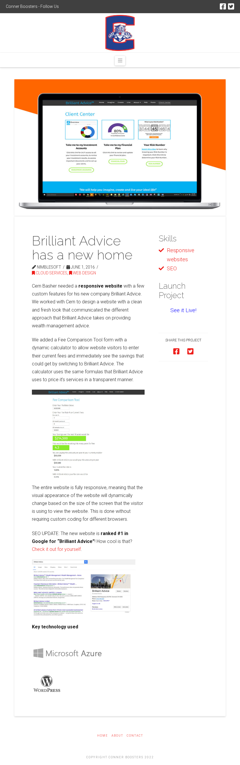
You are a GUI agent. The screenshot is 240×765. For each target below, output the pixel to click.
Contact (135, 735)
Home (102, 735)
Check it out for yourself (56, 549)
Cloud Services (51, 273)
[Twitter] (231, 6)
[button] (120, 61)
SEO (172, 268)
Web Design (84, 273)
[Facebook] (223, 6)
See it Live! (183, 310)
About (117, 735)
